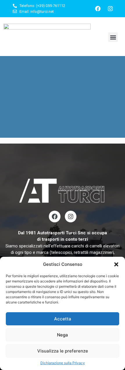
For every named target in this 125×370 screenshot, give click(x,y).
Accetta (62, 319)
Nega (62, 335)
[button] (116, 264)
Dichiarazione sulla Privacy (62, 363)
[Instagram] (110, 8)
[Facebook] (97, 8)
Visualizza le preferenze (62, 351)
